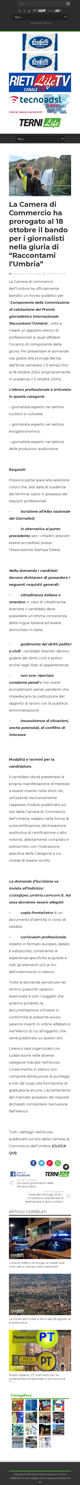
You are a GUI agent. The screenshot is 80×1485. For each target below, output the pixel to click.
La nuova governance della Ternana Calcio (35, 1183)
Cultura (29, 273)
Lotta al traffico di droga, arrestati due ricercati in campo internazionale (37, 1264)
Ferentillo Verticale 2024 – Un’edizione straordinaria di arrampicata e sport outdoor (44, 1196)
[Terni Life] (40, 127)
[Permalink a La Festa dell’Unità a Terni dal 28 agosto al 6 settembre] (40, 1314)
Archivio (19, 273)
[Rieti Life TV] (39, 11)
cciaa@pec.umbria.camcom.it (36, 895)
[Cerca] (68, 4)
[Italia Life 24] (55, 11)
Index (38, 273)
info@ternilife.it (37, 1478)
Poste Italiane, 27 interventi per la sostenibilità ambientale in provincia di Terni (37, 1378)
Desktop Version (41, 23)
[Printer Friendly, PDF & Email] (66, 1167)
